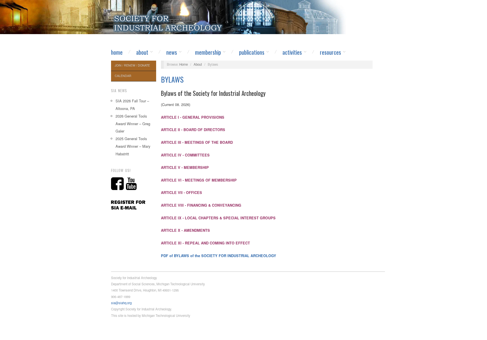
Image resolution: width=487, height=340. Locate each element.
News (171, 52)
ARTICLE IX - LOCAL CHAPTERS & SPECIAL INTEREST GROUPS (218, 217)
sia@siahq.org (121, 303)
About (142, 52)
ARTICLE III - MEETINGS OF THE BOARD (197, 142)
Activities (292, 52)
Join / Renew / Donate (132, 65)
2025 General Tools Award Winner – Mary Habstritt (133, 146)
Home (117, 52)
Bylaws (172, 79)
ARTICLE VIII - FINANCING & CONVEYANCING (201, 205)
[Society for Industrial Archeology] (168, 21)
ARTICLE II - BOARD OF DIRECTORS (193, 129)
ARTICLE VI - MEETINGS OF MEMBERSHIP (199, 180)
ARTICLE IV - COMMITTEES (185, 155)
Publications (251, 52)
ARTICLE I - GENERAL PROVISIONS (192, 117)
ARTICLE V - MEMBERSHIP (185, 167)
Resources (330, 52)
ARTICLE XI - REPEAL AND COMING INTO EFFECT (205, 243)
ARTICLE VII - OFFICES (181, 192)
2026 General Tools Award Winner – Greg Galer (133, 123)
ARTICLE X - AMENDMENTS (185, 230)
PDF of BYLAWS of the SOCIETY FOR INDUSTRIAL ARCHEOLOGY (218, 255)
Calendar (123, 76)
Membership (208, 52)
